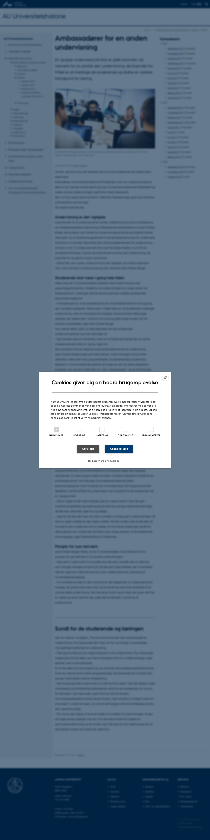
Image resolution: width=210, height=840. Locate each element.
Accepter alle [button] (119, 449)
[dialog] (105, 420)
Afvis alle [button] (88, 449)
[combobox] (165, 377)
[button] (105, 461)
